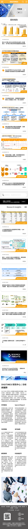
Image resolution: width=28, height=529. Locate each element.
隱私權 (23, 506)
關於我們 (3, 506)
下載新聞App (7, 512)
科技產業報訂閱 (14, 506)
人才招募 (16, 508)
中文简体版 (11, 510)
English (17, 510)
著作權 (19, 506)
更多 (19, 12)
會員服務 (8, 506)
